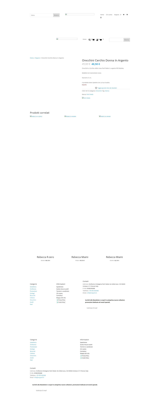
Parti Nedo (90, 94)
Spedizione (59, 287)
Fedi (31, 304)
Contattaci (59, 295)
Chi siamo (109, 15)
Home (102, 15)
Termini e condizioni (62, 291)
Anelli (32, 302)
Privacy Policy (61, 300)
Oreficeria (33, 289)
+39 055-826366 (94, 291)
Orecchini (99, 91)
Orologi (32, 293)
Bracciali (32, 295)
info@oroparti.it (92, 293)
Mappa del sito (61, 298)
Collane (32, 298)
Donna (107, 91)
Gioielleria (33, 287)
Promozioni (33, 291)
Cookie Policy (61, 302)
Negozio (116, 15)
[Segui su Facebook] (31, 312)
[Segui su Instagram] (35, 312)
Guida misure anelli (62, 289)
